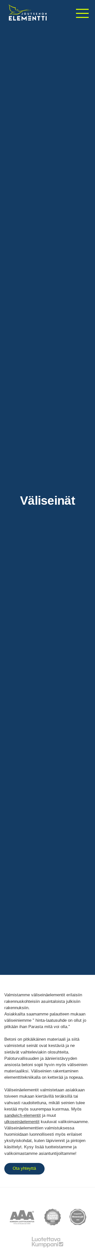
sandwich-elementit (22, 1115)
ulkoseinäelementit (22, 1121)
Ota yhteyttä (24, 1168)
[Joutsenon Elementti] (27, 12)
